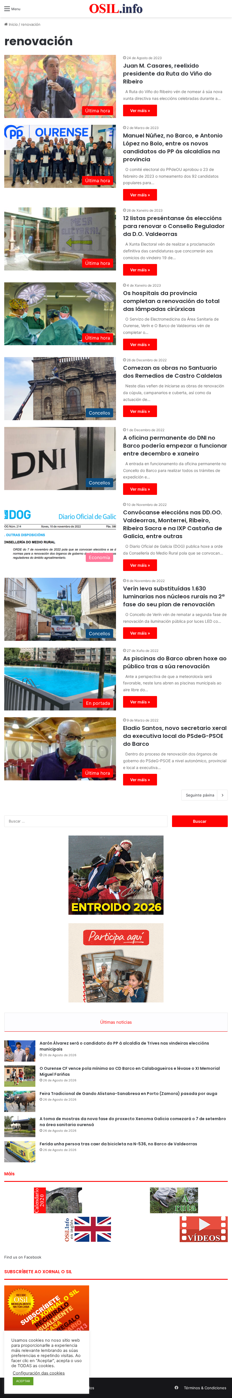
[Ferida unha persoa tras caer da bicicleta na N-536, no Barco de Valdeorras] (19, 1151)
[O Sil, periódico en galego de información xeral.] (116, 8)
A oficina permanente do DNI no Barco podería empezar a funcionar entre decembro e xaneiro (175, 446)
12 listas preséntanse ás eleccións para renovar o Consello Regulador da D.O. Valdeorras (174, 226)
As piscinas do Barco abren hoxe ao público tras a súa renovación (175, 662)
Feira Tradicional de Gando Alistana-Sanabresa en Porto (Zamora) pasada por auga (128, 1093)
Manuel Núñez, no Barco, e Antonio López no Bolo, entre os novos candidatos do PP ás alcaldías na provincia (173, 147)
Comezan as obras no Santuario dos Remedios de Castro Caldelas (172, 372)
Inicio (13, 24)
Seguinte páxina (200, 795)
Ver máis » (140, 110)
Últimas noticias (116, 1022)
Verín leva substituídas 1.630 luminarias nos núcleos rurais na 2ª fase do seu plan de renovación (174, 596)
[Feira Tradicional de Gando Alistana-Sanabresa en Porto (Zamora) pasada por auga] (19, 1101)
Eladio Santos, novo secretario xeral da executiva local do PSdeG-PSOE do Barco (175, 736)
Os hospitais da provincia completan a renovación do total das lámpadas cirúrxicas (171, 301)
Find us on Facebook (22, 1257)
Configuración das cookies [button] (39, 1373)
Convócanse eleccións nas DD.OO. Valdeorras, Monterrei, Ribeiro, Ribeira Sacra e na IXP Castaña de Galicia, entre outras (172, 524)
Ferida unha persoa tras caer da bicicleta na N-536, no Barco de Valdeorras (118, 1144)
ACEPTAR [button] (23, 1381)
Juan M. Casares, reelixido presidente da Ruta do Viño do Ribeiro (167, 73)
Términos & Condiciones (205, 1388)
